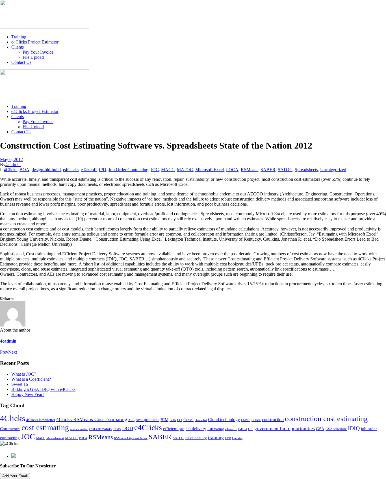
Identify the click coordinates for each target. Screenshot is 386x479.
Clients (17, 47)
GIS (250, 429)
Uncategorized (333, 169)
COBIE (256, 420)
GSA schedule (336, 429)
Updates (237, 438)
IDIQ (354, 428)
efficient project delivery (184, 428)
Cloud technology (224, 419)
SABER (268, 169)
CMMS (245, 420)
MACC (168, 169)
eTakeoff (89, 169)
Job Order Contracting (128, 169)
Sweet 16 (19, 384)
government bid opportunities (284, 428)
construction (273, 419)
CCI (179, 420)
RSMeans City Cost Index (131, 438)
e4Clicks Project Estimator (34, 42)
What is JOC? (23, 374)
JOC (155, 169)
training (216, 437)
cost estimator (79, 429)
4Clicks (10, 169)
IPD (102, 169)
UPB (228, 438)
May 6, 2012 (11, 159)
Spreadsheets (306, 169)
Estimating (215, 429)
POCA (232, 169)
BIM (164, 419)
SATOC (285, 169)
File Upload (33, 57)
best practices (147, 419)
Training (18, 36)
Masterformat (55, 438)
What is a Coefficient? (31, 379)
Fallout (242, 429)
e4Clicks (71, 169)
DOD (127, 428)
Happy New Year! (27, 394)
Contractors (10, 428)
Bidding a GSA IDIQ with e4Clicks (43, 389)
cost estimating (45, 427)
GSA (320, 428)
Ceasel (188, 420)
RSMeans (249, 169)
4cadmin (13, 164)
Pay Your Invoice (38, 52)
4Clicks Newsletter (40, 420)
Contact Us (21, 62)
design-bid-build (46, 169)
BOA (24, 169)
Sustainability (196, 438)
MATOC (185, 169)
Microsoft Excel (209, 169)
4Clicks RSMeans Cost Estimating (91, 419)
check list (201, 420)
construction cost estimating (326, 419)
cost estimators (100, 429)
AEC (131, 420)
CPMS (117, 429)
